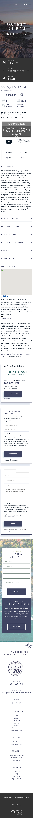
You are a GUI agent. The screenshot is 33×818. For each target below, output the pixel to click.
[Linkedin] (20, 703)
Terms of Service (15, 531)
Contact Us (13, 394)
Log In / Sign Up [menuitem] (17, 779)
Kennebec (19, 354)
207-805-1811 (11, 383)
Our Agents (7, 398)
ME (14, 354)
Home (3, 354)
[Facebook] (13, 703)
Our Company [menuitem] (16, 728)
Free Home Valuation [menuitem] (17, 755)
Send (13, 524)
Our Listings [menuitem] (16, 721)
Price (11, 63)
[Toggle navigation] (29, 5)
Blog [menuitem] (16, 774)
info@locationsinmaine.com (16, 692)
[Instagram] (16, 703)
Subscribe (13, 454)
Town (11, 79)
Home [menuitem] (17, 716)
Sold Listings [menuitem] (16, 760)
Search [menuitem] (16, 718)
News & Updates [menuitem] (16, 730)
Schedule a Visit (23, 471)
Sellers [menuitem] (16, 725)
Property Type (17, 71)
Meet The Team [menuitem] (16, 758)
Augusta (27, 354)
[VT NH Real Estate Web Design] (16, 812)
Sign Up (16, 627)
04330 (5, 357)
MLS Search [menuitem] (16, 742)
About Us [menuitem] (17, 771)
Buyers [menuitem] (16, 723)
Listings (9, 354)
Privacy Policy (6, 319)
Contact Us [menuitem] (16, 776)
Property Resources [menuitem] (16, 744)
